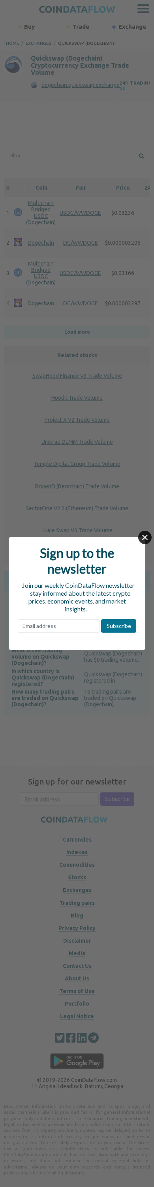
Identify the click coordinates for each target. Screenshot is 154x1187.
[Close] (145, 537)
